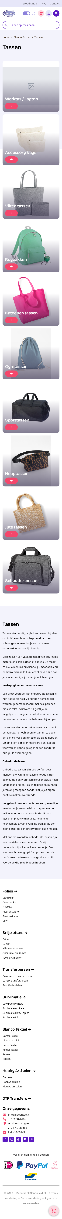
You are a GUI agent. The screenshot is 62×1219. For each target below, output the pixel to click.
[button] (41, 13)
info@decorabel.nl (19, 1114)
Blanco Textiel (22, 37)
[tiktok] (18, 1139)
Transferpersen (16, 969)
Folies (8, 891)
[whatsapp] (31, 1139)
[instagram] (11, 1139)
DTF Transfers (15, 1098)
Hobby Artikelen (17, 1070)
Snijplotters (13, 932)
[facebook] (5, 1139)
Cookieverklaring (31, 1198)
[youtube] (25, 1139)
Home (6, 37)
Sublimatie (12, 997)
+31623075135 (17, 1119)
